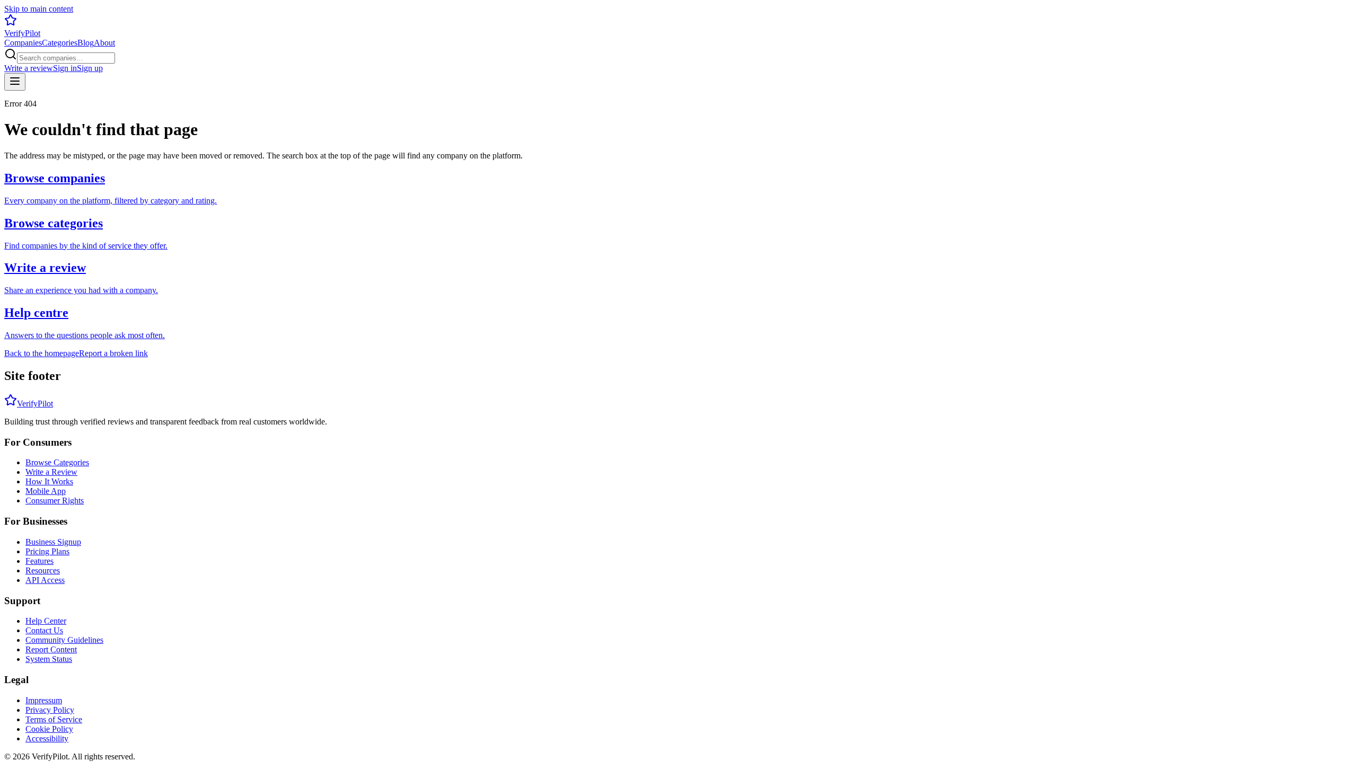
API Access (45, 580)
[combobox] (66, 58)
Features (39, 560)
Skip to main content (38, 8)
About (104, 42)
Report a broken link (113, 353)
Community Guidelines (64, 639)
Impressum (43, 700)
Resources (42, 570)
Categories (59, 42)
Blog (85, 42)
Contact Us (44, 630)
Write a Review (51, 471)
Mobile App (45, 490)
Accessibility (46, 738)
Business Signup (53, 541)
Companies (23, 42)
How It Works (49, 481)
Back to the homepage (41, 353)
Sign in (65, 68)
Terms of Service (53, 719)
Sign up (90, 68)
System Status (48, 658)
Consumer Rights (54, 500)
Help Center (45, 620)
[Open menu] (14, 82)
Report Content (51, 649)
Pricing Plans (47, 551)
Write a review (28, 68)
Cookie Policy (49, 728)
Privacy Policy (49, 709)
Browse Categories (57, 462)
